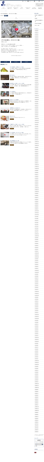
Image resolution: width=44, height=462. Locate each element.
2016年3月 (36, 247)
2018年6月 (36, 199)
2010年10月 (37, 364)
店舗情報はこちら (39, 5)
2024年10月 (37, 68)
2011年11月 (37, 339)
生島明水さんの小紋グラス (15, 107)
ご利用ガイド (37, 3)
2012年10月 (37, 318)
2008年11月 (37, 408)
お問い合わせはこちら (39, 4)
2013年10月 (37, 295)
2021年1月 (36, 139)
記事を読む (12, 71)
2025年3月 (36, 59)
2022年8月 (36, 103)
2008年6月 (36, 418)
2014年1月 (36, 289)
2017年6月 (36, 222)
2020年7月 (36, 151)
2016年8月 (36, 239)
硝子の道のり (12, 75)
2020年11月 (37, 143)
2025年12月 (37, 45)
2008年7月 (36, 416)
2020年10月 (37, 145)
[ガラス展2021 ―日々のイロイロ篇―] (5, 136)
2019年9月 (36, 170)
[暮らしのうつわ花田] (3, 5)
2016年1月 (36, 251)
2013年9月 (36, 297)
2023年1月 (36, 93)
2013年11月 (37, 293)
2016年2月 (36, 249)
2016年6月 (36, 243)
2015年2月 (36, 266)
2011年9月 (36, 343)
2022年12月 (37, 95)
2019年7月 (36, 174)
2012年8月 (36, 322)
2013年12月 (37, 291)
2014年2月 (36, 287)
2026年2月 (36, 41)
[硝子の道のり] (5, 79)
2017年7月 (36, 220)
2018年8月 (36, 195)
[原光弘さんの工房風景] (5, 104)
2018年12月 (37, 187)
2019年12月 (37, 164)
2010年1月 (36, 381)
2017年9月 (36, 216)
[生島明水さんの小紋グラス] (5, 112)
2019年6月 (36, 176)
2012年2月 (36, 333)
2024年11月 (37, 66)
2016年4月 (36, 245)
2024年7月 (36, 74)
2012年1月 (36, 335)
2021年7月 (36, 128)
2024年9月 (36, 70)
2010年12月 (37, 360)
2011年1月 (36, 358)
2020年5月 (36, 155)
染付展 (36, 18)
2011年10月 (37, 341)
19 (36, 444)
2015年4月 (36, 262)
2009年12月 (37, 383)
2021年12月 (37, 118)
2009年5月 (36, 397)
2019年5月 (36, 178)
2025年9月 (36, 51)
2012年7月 (36, 324)
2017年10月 (37, 214)
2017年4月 (36, 226)
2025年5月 (36, 55)
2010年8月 (36, 368)
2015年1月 (36, 268)
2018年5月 (36, 201)
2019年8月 (36, 172)
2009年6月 (36, 395)
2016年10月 (37, 235)
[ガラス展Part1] (5, 95)
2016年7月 (36, 241)
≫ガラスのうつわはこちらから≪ (16, 55)
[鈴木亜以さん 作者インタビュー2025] (5, 87)
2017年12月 (37, 210)
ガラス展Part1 (12, 91)
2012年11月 (37, 316)
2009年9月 (36, 389)
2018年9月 (36, 193)
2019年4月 (36, 180)
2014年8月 (36, 276)
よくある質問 (41, 3)
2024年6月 (36, 76)
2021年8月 (36, 126)
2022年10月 (37, 99)
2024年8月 (36, 72)
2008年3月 (36, 422)
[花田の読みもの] (28, 8)
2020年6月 (36, 153)
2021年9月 (36, 124)
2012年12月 (37, 314)
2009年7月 (36, 393)
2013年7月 (36, 301)
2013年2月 (36, 310)
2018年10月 (37, 191)
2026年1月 (36, 43)
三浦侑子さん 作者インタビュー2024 (17, 124)
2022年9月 (36, 101)
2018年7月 (36, 197)
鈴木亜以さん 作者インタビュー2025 (17, 83)
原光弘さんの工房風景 (14, 99)
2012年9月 (36, 320)
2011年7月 (36, 347)
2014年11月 (37, 270)
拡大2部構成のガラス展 (14, 140)
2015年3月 (36, 264)
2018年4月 (36, 203)
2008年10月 (37, 410)
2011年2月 (36, 356)
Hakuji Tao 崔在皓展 (38, 23)
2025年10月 (37, 49)
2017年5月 (36, 224)
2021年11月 (37, 120)
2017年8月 (36, 218)
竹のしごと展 (37, 25)
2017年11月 (37, 212)
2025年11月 (37, 47)
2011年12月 (37, 337)
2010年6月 (36, 372)
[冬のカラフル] (5, 120)
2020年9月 (36, 147)
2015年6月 (36, 260)
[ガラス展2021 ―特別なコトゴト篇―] (5, 71)
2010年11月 (37, 362)
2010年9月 (36, 366)
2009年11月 (37, 385)
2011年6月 (36, 349)
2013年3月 (36, 308)
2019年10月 (37, 168)
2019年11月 (37, 166)
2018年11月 (37, 189)
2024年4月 (36, 80)
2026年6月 (36, 34)
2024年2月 (36, 82)
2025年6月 (36, 53)
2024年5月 (36, 78)
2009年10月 (37, 387)
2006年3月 (36, 431)
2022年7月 (36, 105)
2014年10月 (37, 272)
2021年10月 (37, 122)
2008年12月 (37, 406)
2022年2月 (36, 114)
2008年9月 (36, 412)
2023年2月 (36, 91)
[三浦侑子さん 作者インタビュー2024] (5, 128)
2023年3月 (36, 89)
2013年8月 (36, 299)
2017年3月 (36, 228)
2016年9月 (36, 237)
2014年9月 (36, 274)
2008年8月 (36, 414)
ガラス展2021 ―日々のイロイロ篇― (17, 132)
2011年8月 (36, 345)
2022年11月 (37, 97)
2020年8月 (36, 149)
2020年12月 (37, 141)
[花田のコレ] (16, 8)
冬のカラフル (12, 116)
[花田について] (10, 8)
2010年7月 (36, 370)
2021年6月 (36, 130)
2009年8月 (36, 391)
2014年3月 (36, 285)
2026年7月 (36, 32)
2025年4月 (36, 57)
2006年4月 (36, 429)
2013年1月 (36, 312)
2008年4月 (36, 420)
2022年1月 (36, 116)
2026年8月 (36, 30)
